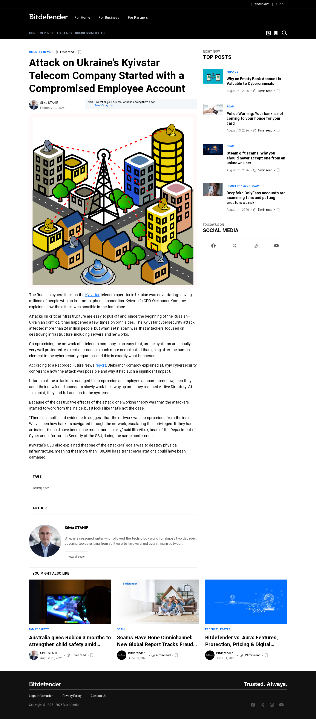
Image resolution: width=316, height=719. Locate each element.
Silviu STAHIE (49, 102)
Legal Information (41, 696)
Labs (68, 33)
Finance (232, 71)
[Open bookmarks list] (276, 33)
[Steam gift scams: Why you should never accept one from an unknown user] (213, 158)
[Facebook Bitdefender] (213, 245)
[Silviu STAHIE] (33, 105)
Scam (230, 106)
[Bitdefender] (48, 16)
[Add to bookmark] (80, 52)
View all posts (76, 556)
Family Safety (39, 629)
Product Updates (217, 629)
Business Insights (89, 33)
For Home (82, 17)
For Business (109, 17)
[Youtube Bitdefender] (276, 245)
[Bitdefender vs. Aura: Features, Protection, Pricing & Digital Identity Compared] (246, 602)
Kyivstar (92, 294)
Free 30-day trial (104, 105)
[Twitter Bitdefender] (234, 245)
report (100, 365)
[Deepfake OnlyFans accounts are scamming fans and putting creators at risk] (213, 198)
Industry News (40, 52)
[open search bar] (284, 33)
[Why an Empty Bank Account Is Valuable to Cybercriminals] (213, 81)
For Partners (138, 17)
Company (262, 4)
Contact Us (98, 696)
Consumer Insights (45, 33)
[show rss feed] (268, 33)
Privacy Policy (72, 696)
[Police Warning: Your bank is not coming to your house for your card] (213, 118)
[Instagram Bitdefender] (255, 245)
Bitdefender (136, 653)
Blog (280, 4)
